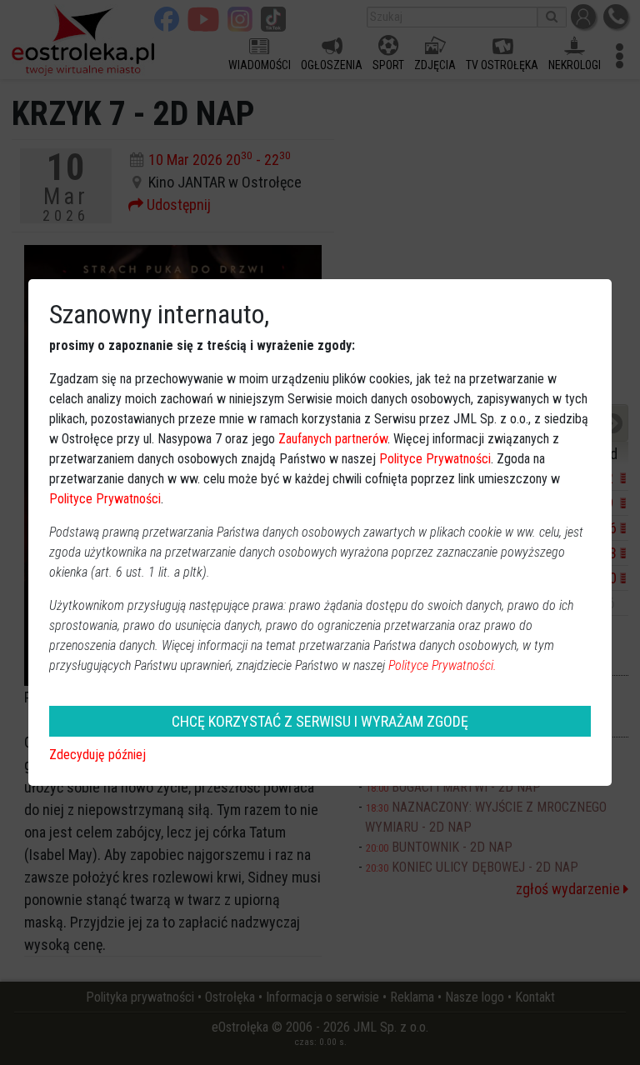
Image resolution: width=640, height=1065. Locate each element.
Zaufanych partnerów (333, 439)
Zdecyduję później (97, 754)
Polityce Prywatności (435, 459)
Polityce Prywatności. (442, 665)
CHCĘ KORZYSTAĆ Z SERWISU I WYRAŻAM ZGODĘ (320, 721)
